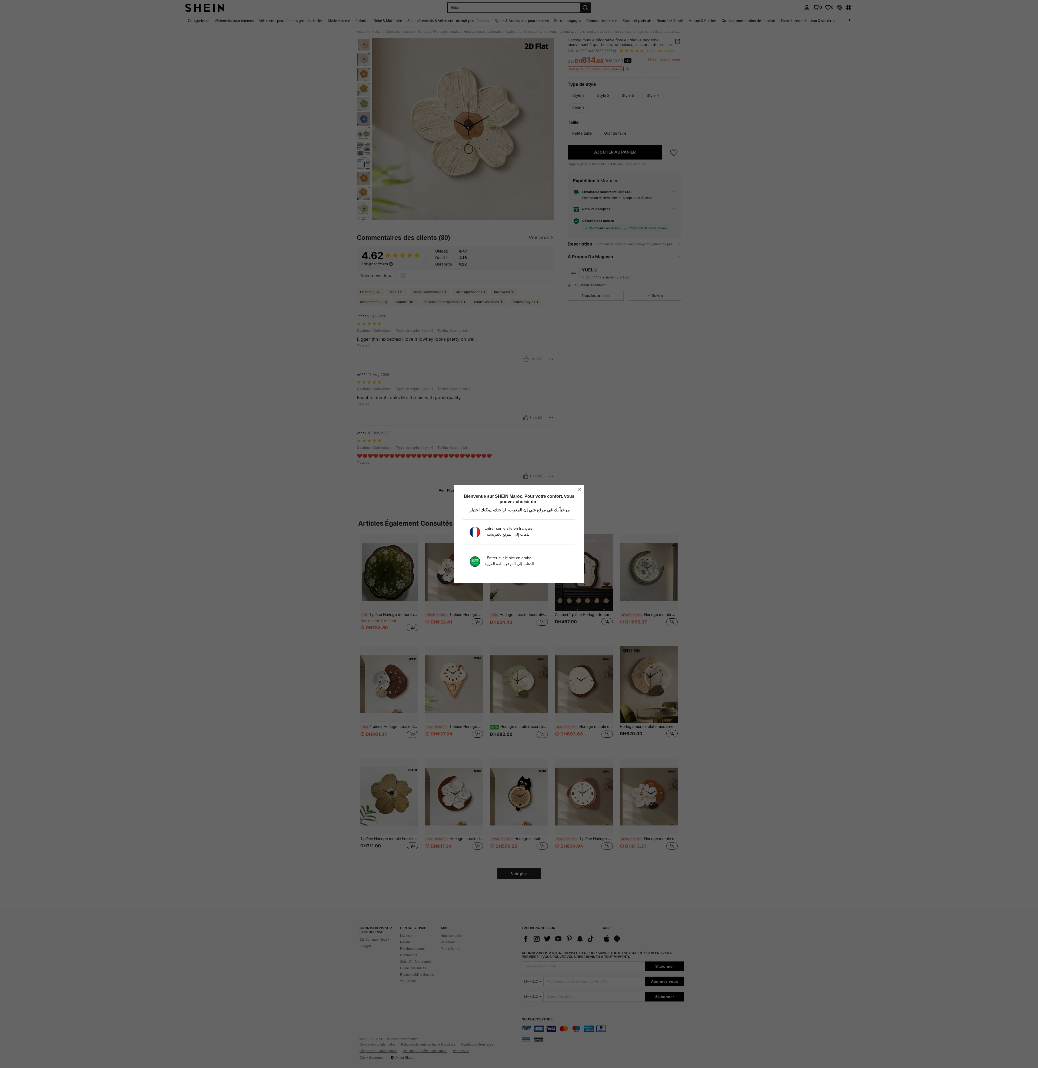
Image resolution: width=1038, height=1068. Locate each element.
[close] (579, 489)
